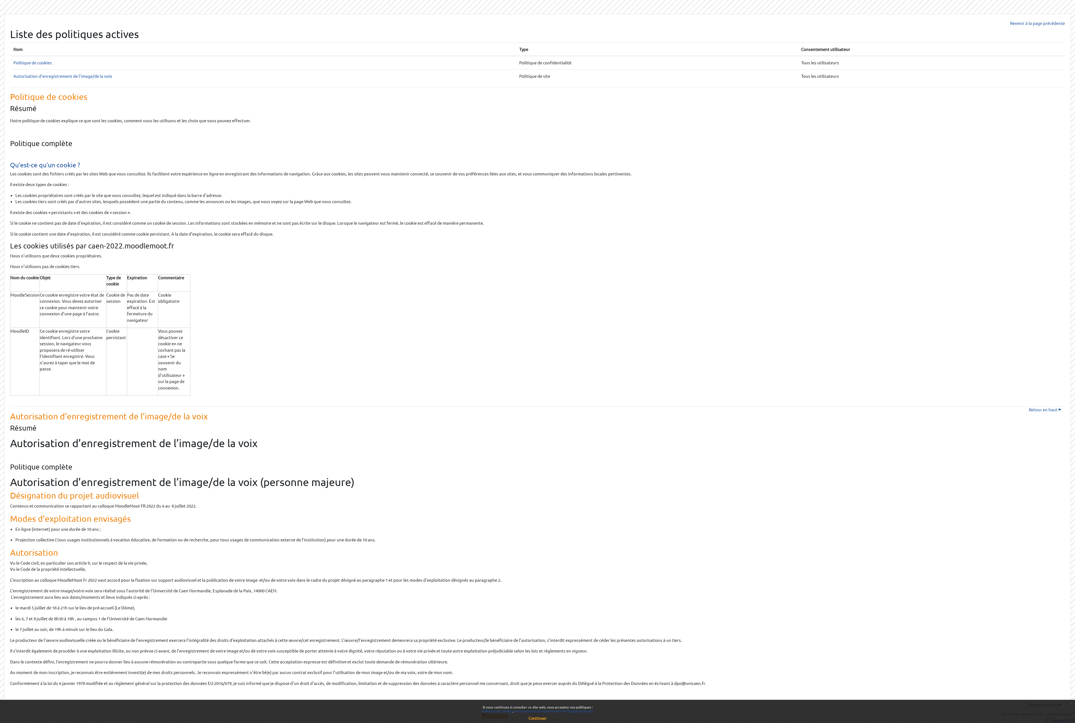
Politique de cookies (32, 62)
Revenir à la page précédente (1037, 23)
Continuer (537, 717)
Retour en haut (1047, 409)
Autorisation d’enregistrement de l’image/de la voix (62, 76)
